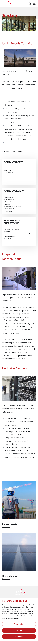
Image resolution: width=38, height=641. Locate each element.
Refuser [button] (19, 630)
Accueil (4, 39)
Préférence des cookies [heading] (14, 601)
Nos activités (10, 39)
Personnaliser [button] (19, 624)
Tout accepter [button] (19, 636)
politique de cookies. (13, 618)
